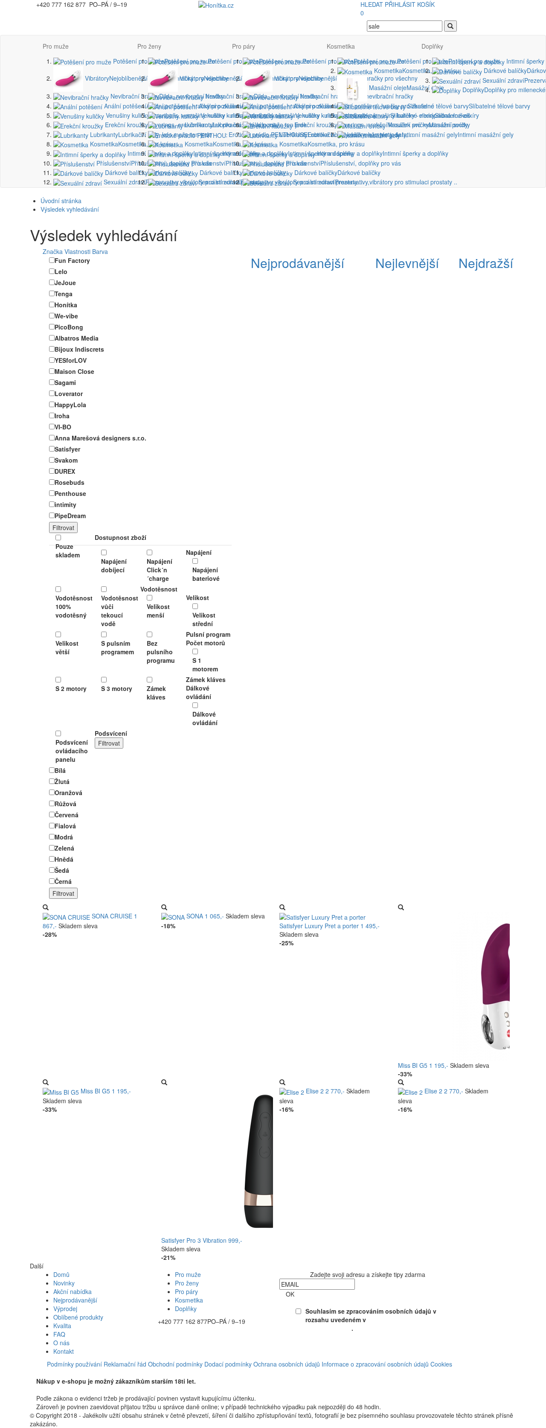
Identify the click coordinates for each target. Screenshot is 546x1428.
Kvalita (62, 1325)
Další (37, 1266)
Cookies (441, 1364)
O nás (61, 1342)
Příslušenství (342, 163)
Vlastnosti (77, 251)
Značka (53, 251)
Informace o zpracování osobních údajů (375, 1364)
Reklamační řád (125, 1364)
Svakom (66, 460)
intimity (65, 504)
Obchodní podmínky (175, 1364)
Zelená (64, 848)
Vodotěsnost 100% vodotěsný (71, 606)
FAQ (59, 1334)
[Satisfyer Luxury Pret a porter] (322, 916)
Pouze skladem (67, 550)
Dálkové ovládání (205, 718)
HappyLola (70, 404)
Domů (61, 1274)
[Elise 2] (292, 1091)
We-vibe (66, 316)
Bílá (60, 770)
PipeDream (70, 515)
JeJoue (65, 282)
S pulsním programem (117, 647)
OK (290, 1294)
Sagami (65, 382)
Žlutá (62, 781)
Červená (66, 814)
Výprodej (65, 1308)
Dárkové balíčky (147, 172)
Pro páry (243, 46)
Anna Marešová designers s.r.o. (100, 438)
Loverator (69, 393)
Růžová (65, 803)
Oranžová (68, 792)
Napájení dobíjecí (114, 565)
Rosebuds (69, 482)
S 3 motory (116, 688)
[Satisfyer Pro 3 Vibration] (263, 1160)
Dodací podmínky (228, 1364)
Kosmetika (131, 144)
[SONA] (173, 916)
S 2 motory (71, 688)
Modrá (64, 837)
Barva (100, 251)
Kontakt (63, 1351)
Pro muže (56, 46)
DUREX (65, 471)
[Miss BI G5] (62, 1091)
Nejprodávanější (75, 1300)
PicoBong (69, 327)
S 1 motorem (205, 664)
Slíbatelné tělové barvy (468, 106)
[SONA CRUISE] (67, 916)
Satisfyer (67, 449)
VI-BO (63, 427)
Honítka (66, 304)
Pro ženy (149, 46)
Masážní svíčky (428, 124)
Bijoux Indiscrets (79, 349)
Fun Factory (72, 260)
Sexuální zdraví (374, 182)
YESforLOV (71, 360)
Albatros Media (77, 338)
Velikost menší (158, 610)
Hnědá (64, 859)
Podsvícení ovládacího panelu (71, 751)
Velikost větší (66, 647)
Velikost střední (203, 619)
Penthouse (70, 493)
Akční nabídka (72, 1291)
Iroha (62, 415)
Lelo (61, 271)
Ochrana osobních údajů (286, 1364)
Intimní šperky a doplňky (381, 153)
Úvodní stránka (61, 200)
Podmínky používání (74, 1364)
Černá (63, 881)
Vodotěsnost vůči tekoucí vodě (117, 611)
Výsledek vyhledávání (70, 209)
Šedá (62, 870)
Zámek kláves (156, 692)
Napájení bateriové (206, 574)
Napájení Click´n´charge (159, 570)
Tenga (64, 293)
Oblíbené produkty (78, 1317)
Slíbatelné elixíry (434, 115)
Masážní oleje (405, 87)
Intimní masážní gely (457, 134)
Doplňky (432, 46)
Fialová (65, 826)
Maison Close (74, 371)
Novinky (64, 1283)
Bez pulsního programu (161, 651)
